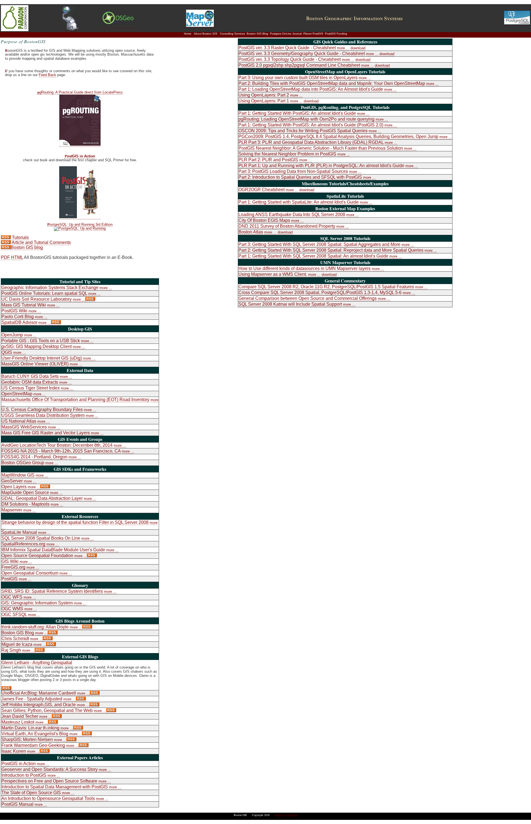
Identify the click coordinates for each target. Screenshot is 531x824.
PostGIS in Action (80, 156)
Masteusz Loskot (17, 722)
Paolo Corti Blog (17, 316)
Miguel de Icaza (16, 644)
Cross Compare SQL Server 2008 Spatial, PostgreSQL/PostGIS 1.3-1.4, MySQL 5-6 (320, 292)
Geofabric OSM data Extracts (29, 382)
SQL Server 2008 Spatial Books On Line (40, 538)
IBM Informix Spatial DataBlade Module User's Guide (53, 549)
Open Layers (14, 486)
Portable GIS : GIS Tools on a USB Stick (40, 340)
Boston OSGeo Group (22, 462)
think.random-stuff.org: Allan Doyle (35, 627)
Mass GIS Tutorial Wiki (23, 305)
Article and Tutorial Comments (41, 242)
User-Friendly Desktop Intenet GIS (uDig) (41, 358)
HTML (17, 257)
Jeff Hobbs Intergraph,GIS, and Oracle (38, 704)
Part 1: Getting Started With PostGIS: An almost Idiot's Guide (297, 113)
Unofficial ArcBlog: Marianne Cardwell (38, 693)
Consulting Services (232, 33)
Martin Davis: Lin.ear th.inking (30, 728)
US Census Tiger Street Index (30, 388)
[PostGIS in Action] (80, 216)
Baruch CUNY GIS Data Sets (30, 376)
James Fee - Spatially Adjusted (31, 698)
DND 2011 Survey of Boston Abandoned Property (286, 226)
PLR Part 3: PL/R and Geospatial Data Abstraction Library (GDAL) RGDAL (311, 142)
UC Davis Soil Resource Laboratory (36, 299)
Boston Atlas (250, 232)
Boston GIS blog (27, 247)
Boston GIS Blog (257, 33)
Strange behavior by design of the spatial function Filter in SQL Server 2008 (75, 522)
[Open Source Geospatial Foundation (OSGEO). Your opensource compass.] (118, 25)
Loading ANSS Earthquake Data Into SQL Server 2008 (291, 214)
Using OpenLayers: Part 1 (263, 100)
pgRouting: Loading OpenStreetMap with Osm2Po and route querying (306, 119)
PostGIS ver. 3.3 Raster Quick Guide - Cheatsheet (287, 47)
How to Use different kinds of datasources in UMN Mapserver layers (304, 268)
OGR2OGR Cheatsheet (261, 189)
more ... (106, 288)
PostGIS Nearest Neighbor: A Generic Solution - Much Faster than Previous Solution (320, 148)
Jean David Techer (19, 716)
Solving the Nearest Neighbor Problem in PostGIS (287, 154)
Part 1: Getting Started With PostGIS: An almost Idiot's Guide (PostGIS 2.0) (310, 125)
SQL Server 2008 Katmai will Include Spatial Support (290, 304)
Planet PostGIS (313, 33)
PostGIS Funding (336, 33)
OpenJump (12, 334)
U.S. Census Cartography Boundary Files (42, 409)
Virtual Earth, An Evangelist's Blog (34, 733)
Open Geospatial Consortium (29, 573)
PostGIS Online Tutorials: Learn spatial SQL (44, 293)
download (357, 48)
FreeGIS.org (13, 567)
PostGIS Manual (17, 804)
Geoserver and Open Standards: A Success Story (49, 769)
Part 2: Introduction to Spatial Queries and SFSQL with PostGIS (300, 177)
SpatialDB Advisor (19, 322)
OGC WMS (12, 608)
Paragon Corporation (286, 815)
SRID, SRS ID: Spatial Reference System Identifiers (52, 591)
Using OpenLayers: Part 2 (263, 95)
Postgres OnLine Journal (286, 33)
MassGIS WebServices (24, 427)
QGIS (6, 352)
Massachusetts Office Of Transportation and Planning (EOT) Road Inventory (75, 399)
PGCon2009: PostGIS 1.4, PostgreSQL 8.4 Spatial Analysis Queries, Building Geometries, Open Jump (338, 136)
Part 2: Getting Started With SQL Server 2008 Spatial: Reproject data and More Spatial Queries (330, 250)
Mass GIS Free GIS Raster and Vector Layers (45, 432)
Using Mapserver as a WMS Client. (272, 274)
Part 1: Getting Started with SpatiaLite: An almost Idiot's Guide (298, 202)
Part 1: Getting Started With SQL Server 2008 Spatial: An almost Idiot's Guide (313, 256)
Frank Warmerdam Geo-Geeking (33, 745)
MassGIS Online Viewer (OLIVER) (35, 364)
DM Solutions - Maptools (25, 504)
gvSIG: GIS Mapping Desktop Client (36, 346)
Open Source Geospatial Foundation (37, 555)
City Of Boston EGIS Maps (264, 220)
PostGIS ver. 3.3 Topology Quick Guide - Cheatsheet (289, 59)
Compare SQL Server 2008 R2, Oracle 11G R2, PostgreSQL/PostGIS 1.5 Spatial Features (326, 286)
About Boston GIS (205, 33)
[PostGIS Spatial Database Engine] (71, 28)
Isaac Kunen (13, 751)
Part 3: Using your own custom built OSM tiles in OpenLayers (298, 77)
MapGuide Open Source (25, 492)
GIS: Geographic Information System (37, 603)
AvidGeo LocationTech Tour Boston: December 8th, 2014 (57, 445)
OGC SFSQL (14, 614)
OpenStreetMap (16, 393)
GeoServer (12, 481)
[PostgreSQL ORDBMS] (517, 23)
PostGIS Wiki (14, 310)
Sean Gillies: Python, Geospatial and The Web (47, 710)
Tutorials (20, 237)
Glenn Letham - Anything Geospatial (36, 662)
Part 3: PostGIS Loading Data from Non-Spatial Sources (293, 171)
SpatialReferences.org (23, 544)
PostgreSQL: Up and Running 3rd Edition (80, 224)
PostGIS (9, 578)
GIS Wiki (10, 561)
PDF (5, 257)
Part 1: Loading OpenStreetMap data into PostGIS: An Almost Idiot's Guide (310, 89)
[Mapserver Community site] (200, 25)
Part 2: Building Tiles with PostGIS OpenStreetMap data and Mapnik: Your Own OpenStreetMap (331, 83)
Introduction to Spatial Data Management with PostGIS (54, 786)
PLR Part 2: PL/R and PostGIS (268, 159)
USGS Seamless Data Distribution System (43, 415)
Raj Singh (11, 650)
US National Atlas (18, 421)
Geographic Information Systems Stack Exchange (49, 287)
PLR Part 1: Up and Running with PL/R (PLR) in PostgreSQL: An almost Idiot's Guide (321, 165)
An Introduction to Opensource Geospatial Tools (48, 798)
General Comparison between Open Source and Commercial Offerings (307, 298)
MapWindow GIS (18, 475)
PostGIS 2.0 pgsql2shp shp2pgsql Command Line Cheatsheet (299, 65)
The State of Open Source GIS (31, 792)
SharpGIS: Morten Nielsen (27, 739)
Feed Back (47, 75)
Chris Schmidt (15, 638)
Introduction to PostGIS (23, 775)
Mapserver (11, 510)
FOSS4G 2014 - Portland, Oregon (34, 456)
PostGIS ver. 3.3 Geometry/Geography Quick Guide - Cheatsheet (301, 53)
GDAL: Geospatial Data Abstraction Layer (42, 498)
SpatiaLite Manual (19, 532)
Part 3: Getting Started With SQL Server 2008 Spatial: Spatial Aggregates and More (319, 244)
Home (187, 33)
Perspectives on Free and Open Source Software (49, 781)
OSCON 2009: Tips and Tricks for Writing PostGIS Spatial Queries (303, 130)
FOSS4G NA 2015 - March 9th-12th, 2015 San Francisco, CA (61, 451)
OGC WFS (11, 597)
